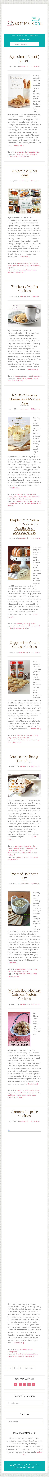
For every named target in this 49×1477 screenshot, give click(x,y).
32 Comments (35, 884)
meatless (23, 270)
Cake (24, 624)
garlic (24, 974)
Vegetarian (11, 268)
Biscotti (28, 154)
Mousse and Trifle (33, 497)
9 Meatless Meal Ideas (24, 173)
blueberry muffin (21, 378)
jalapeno (29, 974)
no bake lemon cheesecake (21, 503)
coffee (18, 740)
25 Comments (35, 652)
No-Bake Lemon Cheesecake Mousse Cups (24, 399)
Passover (10, 971)
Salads (26, 265)
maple (13, 628)
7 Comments (35, 181)
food (20, 156)
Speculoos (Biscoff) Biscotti (24, 58)
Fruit (27, 376)
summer (31, 1356)
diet (39, 1093)
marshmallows (12, 1356)
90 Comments (35, 409)
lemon (39, 501)
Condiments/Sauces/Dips (30, 969)
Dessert (30, 152)
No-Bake (33, 503)
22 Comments (35, 1121)
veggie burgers (19, 272)
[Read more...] (19, 145)
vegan (9, 976)
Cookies (24, 152)
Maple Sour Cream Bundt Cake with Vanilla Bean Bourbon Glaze (24, 526)
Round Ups (20, 265)
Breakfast (18, 152)
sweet (20, 1097)
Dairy (30, 263)
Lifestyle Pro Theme (27, 1465)
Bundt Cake (18, 624)
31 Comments (35, 766)
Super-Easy (36, 152)
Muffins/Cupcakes (35, 376)
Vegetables (36, 265)
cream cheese (31, 740)
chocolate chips (21, 1093)
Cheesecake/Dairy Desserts (23, 494)
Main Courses (12, 265)
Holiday (24, 497)
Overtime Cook (24, 21)
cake (29, 626)
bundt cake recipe (21, 626)
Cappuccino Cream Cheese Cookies (24, 644)
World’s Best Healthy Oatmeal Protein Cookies (24, 994)
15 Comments (35, 66)
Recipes (34, 270)
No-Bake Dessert (13, 499)
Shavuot (21, 499)
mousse (10, 503)
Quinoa (28, 270)
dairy (25, 501)
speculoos (25, 156)
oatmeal (10, 1097)
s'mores (25, 1356)
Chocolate (28, 848)
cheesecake (19, 501)
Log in (33, 1467)
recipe (38, 503)
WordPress (26, 1467)
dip (17, 974)
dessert (15, 156)
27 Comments (35, 296)
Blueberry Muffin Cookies (24, 288)
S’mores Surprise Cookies (24, 1113)
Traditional (11, 855)
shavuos (10, 506)
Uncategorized (12, 1352)
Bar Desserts (19, 846)
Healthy (35, 263)
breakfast (34, 154)
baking (18, 154)
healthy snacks (31, 1095)
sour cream (25, 628)
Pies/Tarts (33, 853)
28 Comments (35, 538)
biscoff (23, 154)
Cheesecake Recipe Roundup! (24, 758)
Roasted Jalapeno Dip (24, 876)
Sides (31, 265)
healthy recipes (21, 1095)
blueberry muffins (32, 378)
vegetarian (11, 272)
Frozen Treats (17, 497)
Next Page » (29, 1368)
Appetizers (18, 263)
